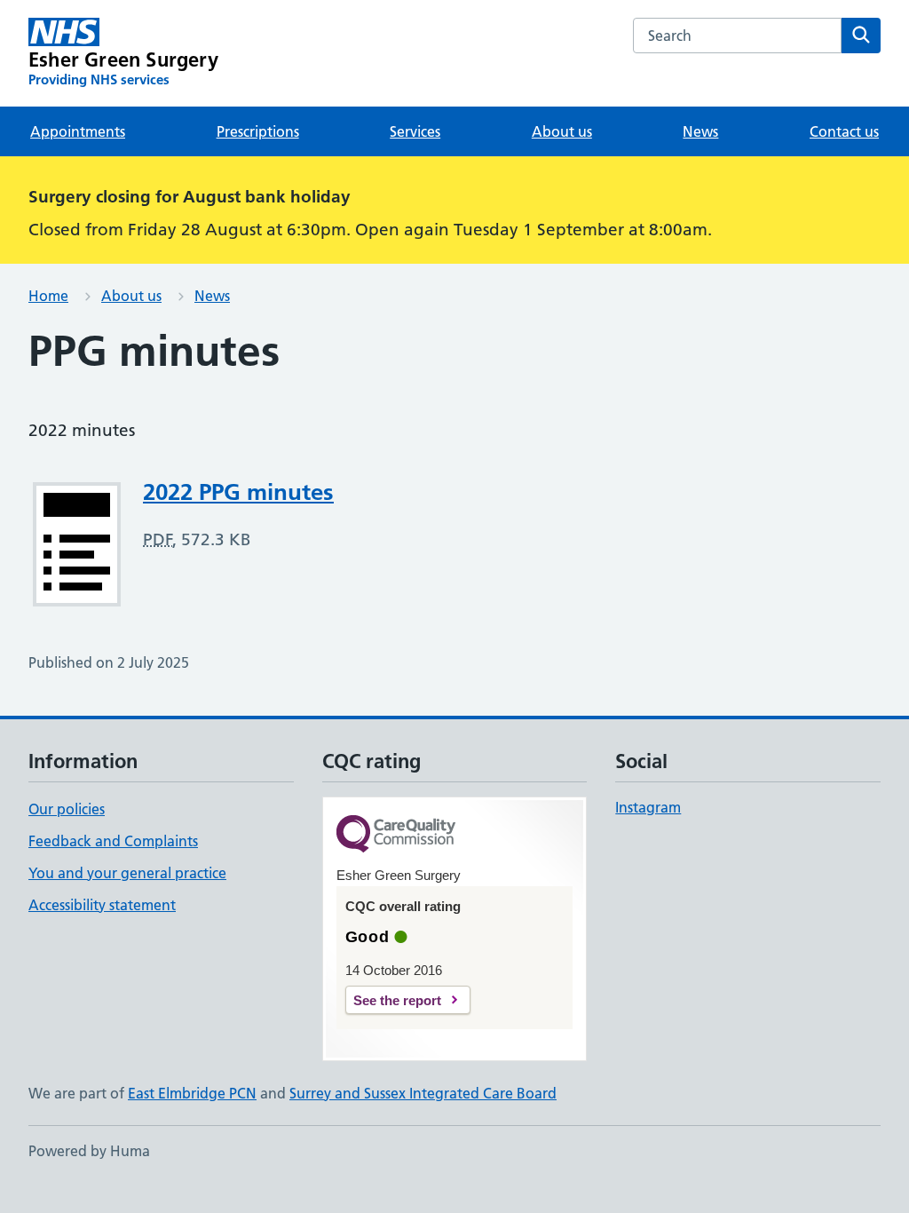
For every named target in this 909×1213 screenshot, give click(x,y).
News (700, 131)
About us (562, 131)
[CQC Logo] (395, 835)
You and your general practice (127, 873)
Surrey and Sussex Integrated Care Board (423, 1093)
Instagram (648, 807)
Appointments (77, 131)
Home (48, 296)
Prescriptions (258, 131)
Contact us (844, 131)
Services (415, 131)
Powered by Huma (89, 1151)
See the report (397, 1000)
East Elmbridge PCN (192, 1093)
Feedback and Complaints (113, 841)
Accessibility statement (102, 905)
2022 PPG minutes (238, 492)
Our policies (66, 809)
